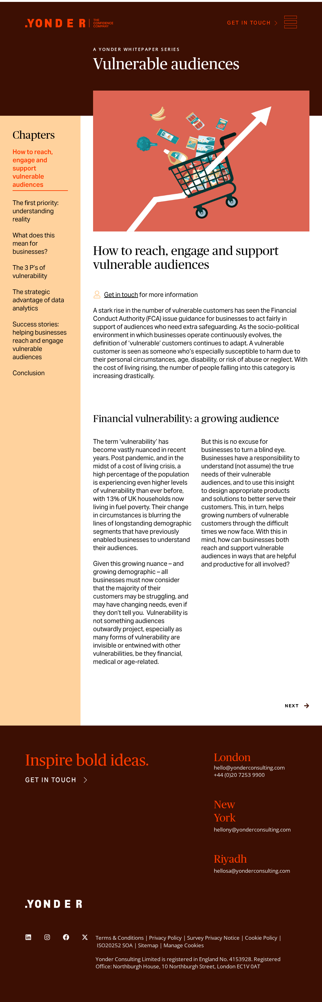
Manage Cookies (184, 945)
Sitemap (148, 945)
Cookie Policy (261, 937)
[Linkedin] (28, 937)
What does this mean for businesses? (34, 243)
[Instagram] (47, 937)
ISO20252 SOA (115, 945)
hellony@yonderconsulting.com (252, 829)
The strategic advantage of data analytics (38, 300)
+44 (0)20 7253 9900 (239, 774)
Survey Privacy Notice (213, 937)
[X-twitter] (85, 937)
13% (112, 499)
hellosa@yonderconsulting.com (252, 870)
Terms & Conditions (120, 937)
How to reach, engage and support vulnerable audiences (33, 168)
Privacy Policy (165, 937)
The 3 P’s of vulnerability (30, 272)
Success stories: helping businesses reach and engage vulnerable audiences (40, 340)
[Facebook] (66, 937)
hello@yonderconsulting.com (249, 767)
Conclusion (29, 373)
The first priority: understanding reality (35, 211)
